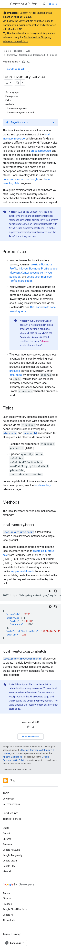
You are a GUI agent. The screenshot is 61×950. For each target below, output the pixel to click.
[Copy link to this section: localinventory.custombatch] (49, 652)
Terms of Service (12, 818)
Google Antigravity (12, 855)
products (14, 370)
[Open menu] (5, 4)
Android (7, 833)
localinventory (42, 485)
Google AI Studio (11, 849)
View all (7, 871)
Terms (6, 934)
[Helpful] (23, 61)
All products (9, 920)
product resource (41, 150)
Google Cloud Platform (15, 909)
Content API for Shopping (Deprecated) (25, 4)
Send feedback (16, 68)
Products (17, 51)
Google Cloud (10, 860)
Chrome (7, 839)
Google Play (9, 866)
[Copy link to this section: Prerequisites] (30, 252)
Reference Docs (11, 804)
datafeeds (15, 374)
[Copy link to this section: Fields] (17, 408)
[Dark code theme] (50, 591)
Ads (28, 51)
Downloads (9, 798)
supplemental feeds (33, 228)
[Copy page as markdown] (17, 82)
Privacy (17, 934)
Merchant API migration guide (34, 21)
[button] (30, 122)
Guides (53, 55)
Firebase (7, 844)
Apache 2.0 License (12, 756)
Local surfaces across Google (20, 179)
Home (6, 51)
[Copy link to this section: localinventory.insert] (37, 525)
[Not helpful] (28, 61)
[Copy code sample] (55, 591)
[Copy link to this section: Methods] (22, 503)
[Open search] (45, 4)
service (22, 236)
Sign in (53, 4)
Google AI (8, 914)
